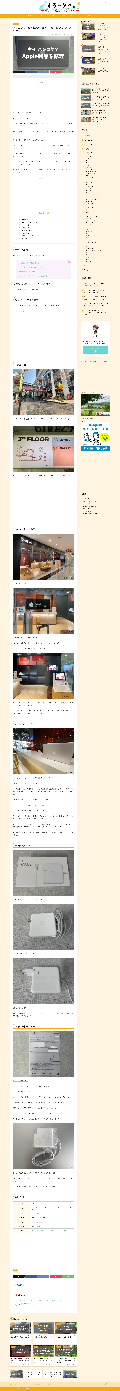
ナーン (88, 161)
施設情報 (24, 238)
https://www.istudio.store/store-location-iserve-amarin (49, 1230)
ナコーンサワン (90, 178)
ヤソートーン (89, 201)
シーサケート (89, 208)
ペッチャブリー (90, 248)
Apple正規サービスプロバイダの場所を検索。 (34, 276)
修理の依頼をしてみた (29, 236)
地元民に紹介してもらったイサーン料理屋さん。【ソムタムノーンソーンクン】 (96, 305)
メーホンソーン (90, 154)
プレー (88, 163)
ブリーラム (89, 195)
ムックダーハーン (91, 199)
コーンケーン (89, 184)
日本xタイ (80, 15)
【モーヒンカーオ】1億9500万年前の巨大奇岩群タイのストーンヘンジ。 (96, 291)
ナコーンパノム (90, 188)
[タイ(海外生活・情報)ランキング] (95, 405)
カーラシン (89, 182)
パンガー (88, 257)
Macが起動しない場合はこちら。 (29, 263)
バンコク (88, 233)
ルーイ (88, 206)
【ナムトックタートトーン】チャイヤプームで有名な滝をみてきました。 (96, 285)
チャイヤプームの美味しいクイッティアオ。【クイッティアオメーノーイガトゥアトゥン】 (96, 312)
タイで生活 (28, 15)
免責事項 (27, 1389)
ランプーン (89, 156)
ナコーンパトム (90, 240)
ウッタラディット (91, 165)
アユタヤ (88, 227)
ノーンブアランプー (91, 216)
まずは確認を (26, 219)
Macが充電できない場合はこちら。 (30, 267)
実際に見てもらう (27, 230)
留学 (71, 15)
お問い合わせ (91, 15)
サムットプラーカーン (92, 235)
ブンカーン (89, 193)
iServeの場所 (26, 225)
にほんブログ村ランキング (89, 392)
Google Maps (36, 1214)
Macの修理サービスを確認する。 (29, 272)
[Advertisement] (43, 96)
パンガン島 (89, 255)
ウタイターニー (90, 180)
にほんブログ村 (20, 1290)
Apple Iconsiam (18, 311)
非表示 (46, 213)
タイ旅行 (63, 15)
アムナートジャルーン (92, 223)
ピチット (88, 176)
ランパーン (89, 158)
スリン (88, 212)
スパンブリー (89, 225)
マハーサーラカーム (91, 197)
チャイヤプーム (90, 186)
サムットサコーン (91, 238)
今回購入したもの (27, 233)
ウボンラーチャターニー (93, 220)
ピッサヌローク (90, 167)
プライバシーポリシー (16, 1389)
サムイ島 (88, 253)
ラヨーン (88, 246)
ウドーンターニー (91, 218)
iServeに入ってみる (28, 227)
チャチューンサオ (91, 242)
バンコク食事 (40, 15)
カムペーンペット (91, 171)
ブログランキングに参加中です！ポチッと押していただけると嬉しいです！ (39, 1300)
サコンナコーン (90, 210)
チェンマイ (89, 152)
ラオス (88, 259)
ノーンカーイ (89, 214)
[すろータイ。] (60, 12)
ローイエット (89, 203)
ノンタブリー (89, 229)
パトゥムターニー (91, 231)
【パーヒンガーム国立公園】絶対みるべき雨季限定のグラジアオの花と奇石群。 (96, 298)
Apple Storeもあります (29, 222)
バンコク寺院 (52, 15)
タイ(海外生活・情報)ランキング (89, 418)
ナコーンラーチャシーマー (93, 191)
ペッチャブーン (90, 173)
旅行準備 (88, 261)
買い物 (15, 1269)
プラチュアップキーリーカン (94, 250)
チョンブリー (89, 244)
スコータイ (89, 169)
